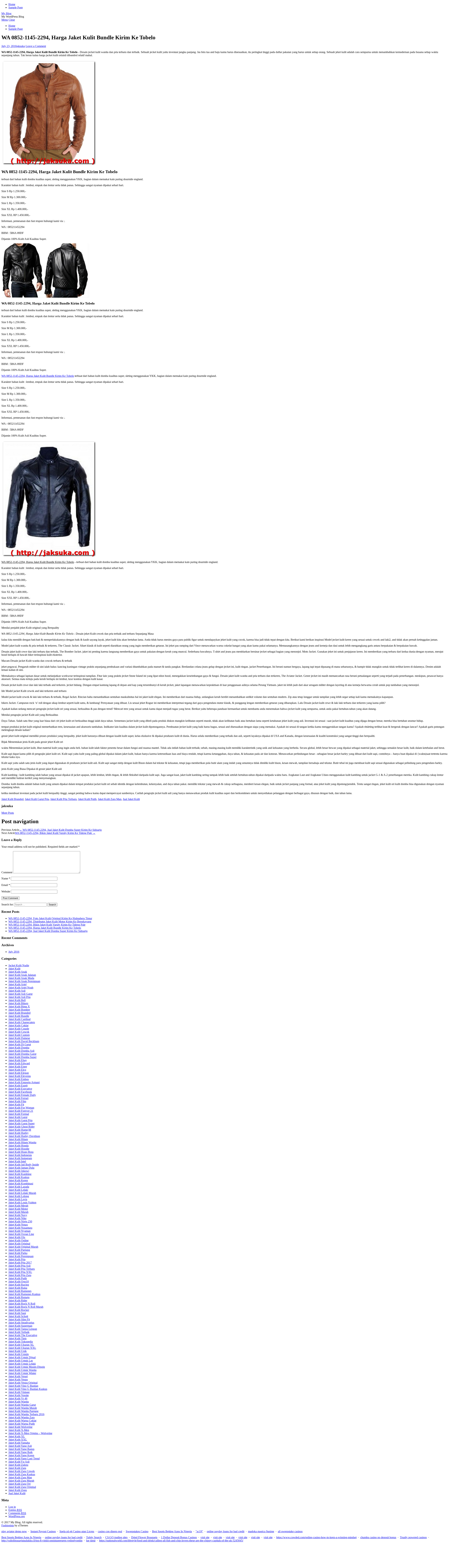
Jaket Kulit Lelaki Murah (22, 1193)
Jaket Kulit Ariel (17, 984)
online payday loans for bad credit (225, 1531)
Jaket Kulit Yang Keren (21, 1455)
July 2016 (13, 951)
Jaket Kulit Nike (17, 1218)
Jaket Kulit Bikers (18, 1003)
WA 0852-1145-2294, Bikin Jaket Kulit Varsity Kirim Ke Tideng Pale (55, 833)
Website (5, 891)
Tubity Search (94, 1537)
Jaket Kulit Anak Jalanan (22, 974)
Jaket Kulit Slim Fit (19, 1319)
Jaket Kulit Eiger (17, 1066)
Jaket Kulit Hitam (18, 1139)
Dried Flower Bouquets (144, 1537)
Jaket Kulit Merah (18, 1205)
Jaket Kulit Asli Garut (20, 993)
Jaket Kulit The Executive (22, 1335)
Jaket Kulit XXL (17, 1439)
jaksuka (20, 46)
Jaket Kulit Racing (18, 1284)
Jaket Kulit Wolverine (20, 1426)
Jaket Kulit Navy (17, 1215)
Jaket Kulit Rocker (18, 1309)
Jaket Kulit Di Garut (19, 1044)
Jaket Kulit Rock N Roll (21, 1303)
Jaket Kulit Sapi (17, 1313)
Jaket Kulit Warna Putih (21, 1423)
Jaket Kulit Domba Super (22, 1057)
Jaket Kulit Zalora (18, 1464)
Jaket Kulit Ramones (19, 1290)
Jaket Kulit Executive (20, 1088)
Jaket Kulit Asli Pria (19, 997)
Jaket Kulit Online (18, 1240)
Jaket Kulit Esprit (18, 1085)
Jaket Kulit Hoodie (18, 1148)
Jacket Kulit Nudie (18, 965)
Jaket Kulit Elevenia (19, 1076)
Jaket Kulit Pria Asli (19, 1265)
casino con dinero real (110, 1531)
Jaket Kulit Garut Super (21, 1123)
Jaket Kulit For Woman (21, 1107)
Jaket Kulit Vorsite (18, 1395)
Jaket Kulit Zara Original (22, 1486)
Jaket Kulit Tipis (17, 1338)
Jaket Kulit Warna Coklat (22, 1420)
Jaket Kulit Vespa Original (23, 1382)
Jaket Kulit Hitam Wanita (22, 1142)
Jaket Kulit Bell (17, 1000)
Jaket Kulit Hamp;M (19, 1129)
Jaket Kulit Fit (16, 1104)
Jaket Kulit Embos (18, 1079)
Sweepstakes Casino (137, 1531)
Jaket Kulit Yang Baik (20, 1452)
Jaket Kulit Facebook (20, 1091)
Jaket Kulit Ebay (17, 1060)
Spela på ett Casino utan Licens (76, 1531)
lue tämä (90, 1540)
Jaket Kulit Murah (18, 1211)
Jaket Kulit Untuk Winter (22, 1373)
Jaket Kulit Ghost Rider (21, 1126)
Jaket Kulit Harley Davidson (24, 1136)
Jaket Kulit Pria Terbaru (63, 799)
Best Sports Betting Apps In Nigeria (172, 1531)
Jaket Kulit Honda (18, 1145)
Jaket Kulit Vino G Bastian (23, 1385)
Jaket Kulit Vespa (18, 1379)
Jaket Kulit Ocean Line (21, 1234)
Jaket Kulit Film (17, 1101)
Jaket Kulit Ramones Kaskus (24, 1294)
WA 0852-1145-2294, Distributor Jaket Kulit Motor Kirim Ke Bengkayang (49, 921)
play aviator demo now (14, 1531)
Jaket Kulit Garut (17, 1117)
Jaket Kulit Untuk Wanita (22, 1370)
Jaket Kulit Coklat (18, 1025)
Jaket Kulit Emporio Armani (24, 1082)
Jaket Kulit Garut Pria (37, 799)
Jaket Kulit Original (19, 1243)
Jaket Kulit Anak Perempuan (24, 981)
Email (5, 884)
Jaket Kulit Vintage (19, 1392)
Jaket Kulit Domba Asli (21, 1050)
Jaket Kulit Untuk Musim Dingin (26, 1366)
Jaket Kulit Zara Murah (21, 1480)
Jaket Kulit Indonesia (20, 1155)
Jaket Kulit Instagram (20, 1158)
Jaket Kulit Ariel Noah (20, 987)
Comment (6, 872)
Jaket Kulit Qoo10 (18, 1281)
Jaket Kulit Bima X (19, 1006)
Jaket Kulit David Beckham (23, 1041)
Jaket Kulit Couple (18, 1028)
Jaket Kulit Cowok (18, 1031)
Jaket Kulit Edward (19, 1063)
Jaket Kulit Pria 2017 (20, 1262)
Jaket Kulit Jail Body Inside (23, 1164)
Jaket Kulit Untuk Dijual (22, 1357)
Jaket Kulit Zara (17, 1468)
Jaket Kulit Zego (17, 1490)
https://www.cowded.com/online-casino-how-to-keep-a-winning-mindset (316, 1537)
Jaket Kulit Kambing (19, 1174)
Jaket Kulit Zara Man (109, 799)
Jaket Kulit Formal (18, 1113)
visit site (204, 1537)
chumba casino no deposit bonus (378, 1537)
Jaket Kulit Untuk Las (20, 1360)
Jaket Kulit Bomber (19, 1009)
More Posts (7, 812)
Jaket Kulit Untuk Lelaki (22, 1363)
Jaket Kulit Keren (18, 1180)
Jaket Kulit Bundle (18, 1015)
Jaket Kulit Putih (87, 799)
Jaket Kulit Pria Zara (19, 1275)
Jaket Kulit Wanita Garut (22, 1404)
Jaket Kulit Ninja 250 (20, 1221)
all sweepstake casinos (290, 1531)
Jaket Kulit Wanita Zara (21, 1417)
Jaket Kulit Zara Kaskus (21, 1474)
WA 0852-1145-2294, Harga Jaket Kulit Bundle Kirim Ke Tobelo (37, 375)
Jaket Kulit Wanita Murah (22, 1407)
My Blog (6, 13)
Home (11, 4)
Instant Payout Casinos (43, 1531)
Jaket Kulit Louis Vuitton (22, 1202)
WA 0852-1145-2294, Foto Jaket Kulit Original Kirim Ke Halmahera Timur (50, 918)
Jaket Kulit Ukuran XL (21, 1344)
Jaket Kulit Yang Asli (20, 1445)
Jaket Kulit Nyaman (19, 1230)
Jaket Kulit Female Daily (22, 1095)
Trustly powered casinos (413, 1537)
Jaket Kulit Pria (16, 1259)
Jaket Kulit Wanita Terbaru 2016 (26, 1414)
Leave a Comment (36, 46)
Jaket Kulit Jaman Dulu (21, 1167)
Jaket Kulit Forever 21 (20, 1110)
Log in (12, 1506)
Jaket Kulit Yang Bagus (21, 1449)
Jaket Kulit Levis (17, 1199)
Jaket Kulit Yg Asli (18, 1461)
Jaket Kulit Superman (20, 1325)
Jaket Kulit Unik (17, 1351)
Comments (17, 1513)
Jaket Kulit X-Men (18, 1430)
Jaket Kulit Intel (17, 1161)
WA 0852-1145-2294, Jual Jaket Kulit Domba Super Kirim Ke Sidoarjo (60, 829)
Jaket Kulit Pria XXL (20, 1272)
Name (5, 878)
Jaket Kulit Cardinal (19, 1019)
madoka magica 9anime (261, 1531)
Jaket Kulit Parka (17, 1253)
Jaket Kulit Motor (18, 1208)
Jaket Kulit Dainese (19, 1038)
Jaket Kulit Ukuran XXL (22, 1347)
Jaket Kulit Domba (18, 1047)
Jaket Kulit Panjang (19, 1249)
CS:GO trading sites (116, 1537)
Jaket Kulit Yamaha (19, 1442)
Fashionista (7, 1525)
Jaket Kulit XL (16, 1436)
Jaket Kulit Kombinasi (20, 1183)
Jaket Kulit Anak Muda (21, 978)
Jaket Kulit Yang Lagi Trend (24, 1458)
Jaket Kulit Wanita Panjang (23, 1411)
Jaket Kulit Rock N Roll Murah (25, 1306)
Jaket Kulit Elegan (18, 1072)
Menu (4, 19)
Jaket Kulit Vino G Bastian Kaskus (27, 1388)
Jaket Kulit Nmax (18, 1224)
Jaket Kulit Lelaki (18, 1189)
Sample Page (15, 7)
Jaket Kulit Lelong (18, 1196)
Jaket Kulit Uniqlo (18, 1354)
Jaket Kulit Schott (18, 1316)
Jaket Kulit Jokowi (18, 1170)
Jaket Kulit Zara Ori (19, 1483)
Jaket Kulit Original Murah (23, 1246)
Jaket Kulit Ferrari (18, 1098)
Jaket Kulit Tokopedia (20, 1341)
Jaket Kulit (14, 968)
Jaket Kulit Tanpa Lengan (22, 1328)
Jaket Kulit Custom (19, 1034)
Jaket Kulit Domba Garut (22, 1053)
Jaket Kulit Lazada (18, 1186)
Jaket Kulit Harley (18, 1132)
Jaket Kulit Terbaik (18, 1332)
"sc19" (199, 1531)
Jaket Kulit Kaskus (18, 1177)
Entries (15, 1509)
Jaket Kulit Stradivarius (21, 1322)
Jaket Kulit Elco (17, 1069)
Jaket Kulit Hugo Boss (20, 1151)
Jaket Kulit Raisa (17, 1287)
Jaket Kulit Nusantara (20, 1227)
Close (12, 19)
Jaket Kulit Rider (17, 1300)
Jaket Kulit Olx (16, 1237)
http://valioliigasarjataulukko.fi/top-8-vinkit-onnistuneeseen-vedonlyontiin (41, 1540)
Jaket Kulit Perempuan (20, 1256)
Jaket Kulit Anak (17, 971)
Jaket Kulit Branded (12, 799)
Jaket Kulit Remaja (18, 1297)
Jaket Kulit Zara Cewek (21, 1471)
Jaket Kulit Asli (16, 990)
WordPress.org (16, 1516)
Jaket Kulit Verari (18, 1376)
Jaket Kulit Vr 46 (17, 1398)
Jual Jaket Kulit (131, 799)
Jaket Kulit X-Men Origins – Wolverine (30, 1433)
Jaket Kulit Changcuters (21, 1022)
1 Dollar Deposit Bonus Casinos (179, 1537)
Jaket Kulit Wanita (18, 1401)
